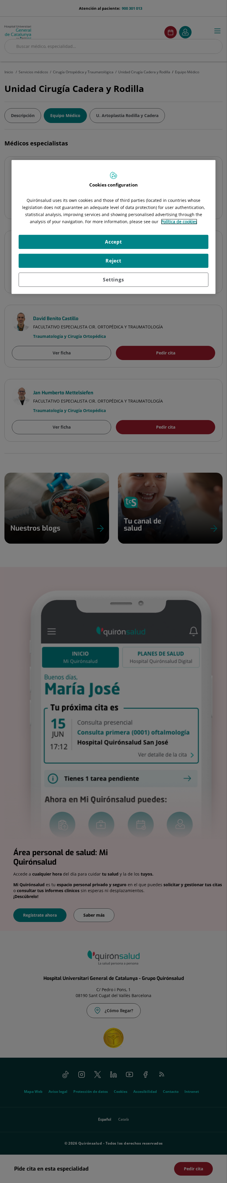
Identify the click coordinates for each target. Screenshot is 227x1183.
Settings (113, 279)
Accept (113, 242)
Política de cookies (179, 221)
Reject (113, 260)
